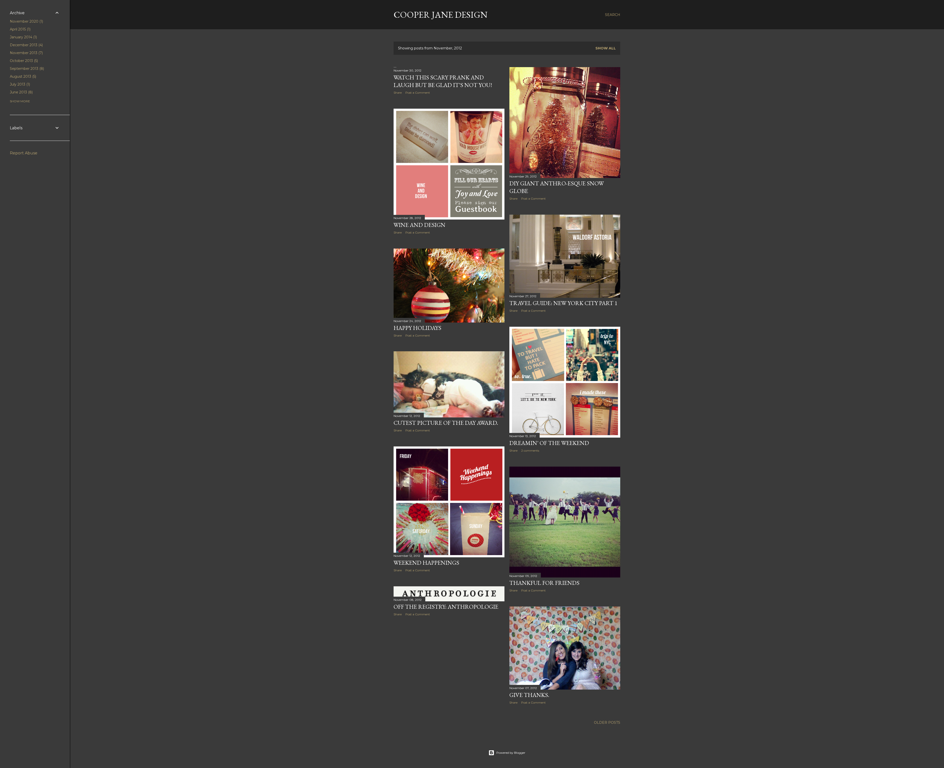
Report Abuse (23, 153)
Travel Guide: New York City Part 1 (563, 303)
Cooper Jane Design (440, 14)
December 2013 (26, 45)
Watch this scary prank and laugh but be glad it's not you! (443, 81)
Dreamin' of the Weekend (549, 443)
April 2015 (20, 29)
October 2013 (23, 61)
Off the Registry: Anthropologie (446, 606)
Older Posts (607, 722)
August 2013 (22, 76)
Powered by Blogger (510, 752)
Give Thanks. (529, 695)
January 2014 (23, 37)
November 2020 (26, 21)
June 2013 (21, 92)
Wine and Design (419, 225)
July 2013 (19, 84)
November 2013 (26, 53)
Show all (605, 48)
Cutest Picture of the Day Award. (446, 423)
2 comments (530, 450)
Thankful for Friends (544, 583)
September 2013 (26, 68)
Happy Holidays (417, 328)
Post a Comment (417, 92)
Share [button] (398, 92)
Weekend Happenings (426, 562)
